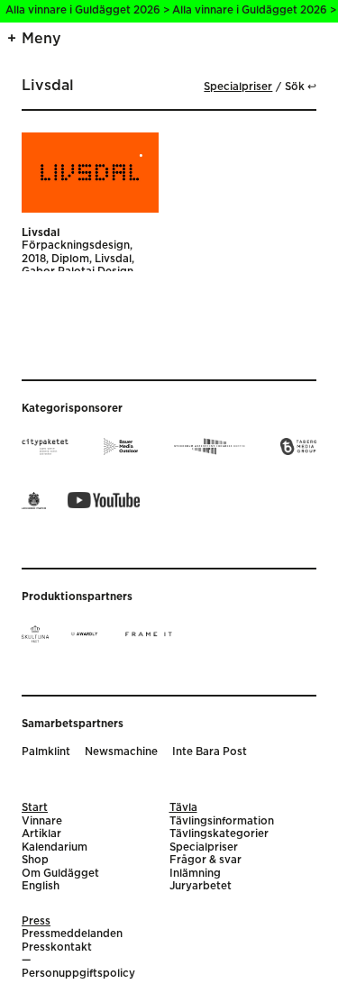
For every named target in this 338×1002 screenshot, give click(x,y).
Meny (41, 39)
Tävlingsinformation (221, 821)
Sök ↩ (300, 87)
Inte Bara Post (209, 752)
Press (36, 921)
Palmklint (46, 752)
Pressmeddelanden (72, 934)
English (40, 886)
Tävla (183, 808)
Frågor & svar (205, 860)
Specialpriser (238, 87)
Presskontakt (57, 947)
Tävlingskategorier (219, 834)
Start (35, 808)
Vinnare (42, 821)
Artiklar (41, 834)
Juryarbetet (200, 886)
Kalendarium (54, 847)
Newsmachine (121, 752)
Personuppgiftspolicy (78, 974)
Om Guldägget (60, 874)
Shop (35, 860)
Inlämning (195, 874)
